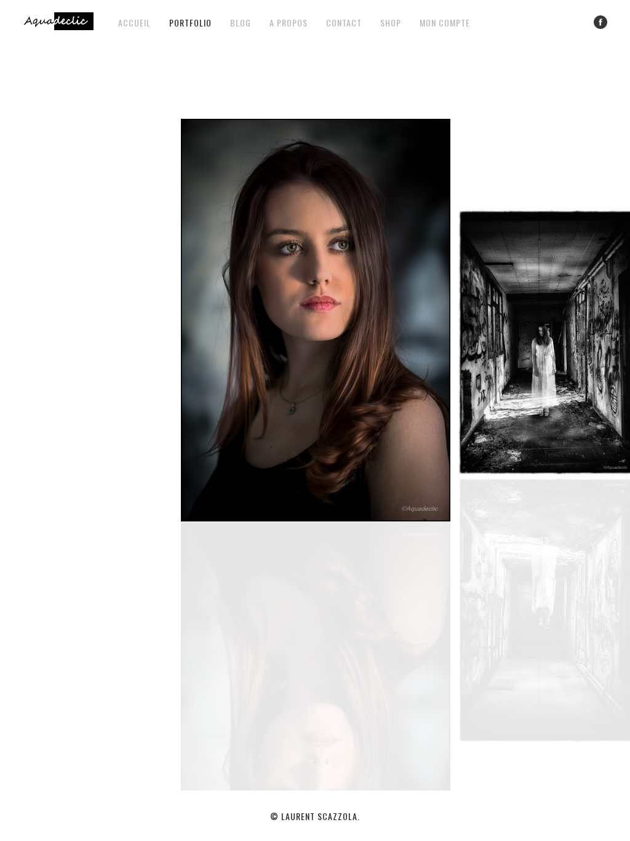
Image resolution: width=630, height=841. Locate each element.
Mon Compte (445, 22)
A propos (288, 22)
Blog (240, 22)
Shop (390, 22)
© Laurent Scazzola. (315, 816)
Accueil (134, 22)
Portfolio (190, 22)
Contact (344, 22)
